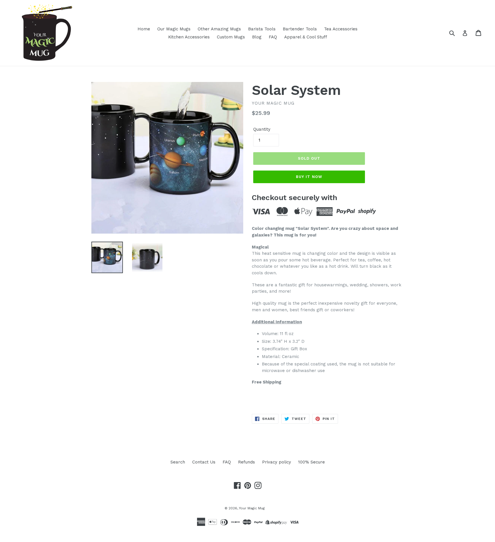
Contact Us (203, 462)
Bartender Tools (300, 29)
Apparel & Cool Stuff (305, 37)
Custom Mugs (231, 37)
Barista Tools (262, 29)
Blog (257, 37)
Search (177, 462)
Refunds (246, 462)
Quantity (261, 129)
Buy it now (309, 177)
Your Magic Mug (252, 508)
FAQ (273, 37)
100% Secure (311, 462)
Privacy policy (276, 462)
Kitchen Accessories (189, 37)
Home (144, 29)
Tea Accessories (341, 29)
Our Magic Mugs (173, 29)
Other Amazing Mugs (219, 29)
